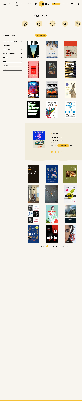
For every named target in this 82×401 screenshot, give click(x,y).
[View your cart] (78, 4)
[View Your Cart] (78, 4)
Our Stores (5, 4)
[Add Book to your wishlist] (71, 145)
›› (67, 246)
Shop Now (56, 3)
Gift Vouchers (66, 3)
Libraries (23, 3)
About (10, 3)
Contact (30, 3)
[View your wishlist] (75, 4)
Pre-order (63, 145)
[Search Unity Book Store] (72, 4)
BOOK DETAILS (53, 145)
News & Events (16, 4)
